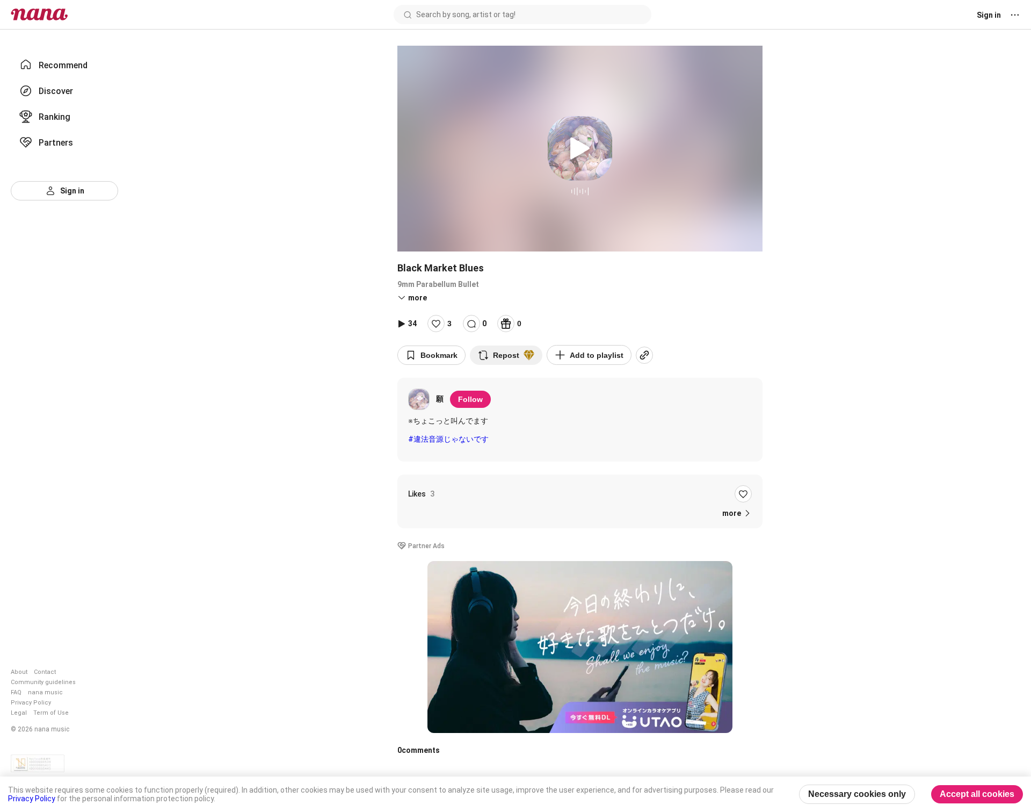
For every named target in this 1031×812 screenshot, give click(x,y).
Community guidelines (43, 682)
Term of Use (51, 712)
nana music (45, 692)
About (19, 672)
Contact (45, 672)
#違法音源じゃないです (448, 439)
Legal (19, 712)
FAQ (16, 692)
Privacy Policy (31, 702)
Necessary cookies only (857, 794)
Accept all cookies (977, 794)
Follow (470, 399)
